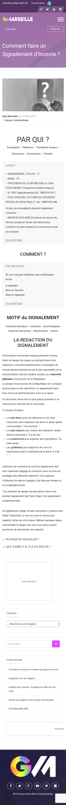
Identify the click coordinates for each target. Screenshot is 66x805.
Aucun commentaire (16, 120)
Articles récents (14, 659)
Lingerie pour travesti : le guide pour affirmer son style (32, 689)
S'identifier (10, 29)
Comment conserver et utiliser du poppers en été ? (34, 669)
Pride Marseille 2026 (18, 708)
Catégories (11, 613)
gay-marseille (10, 116)
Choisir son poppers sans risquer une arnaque (31, 700)
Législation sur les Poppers (22, 678)
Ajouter (56, 29)
